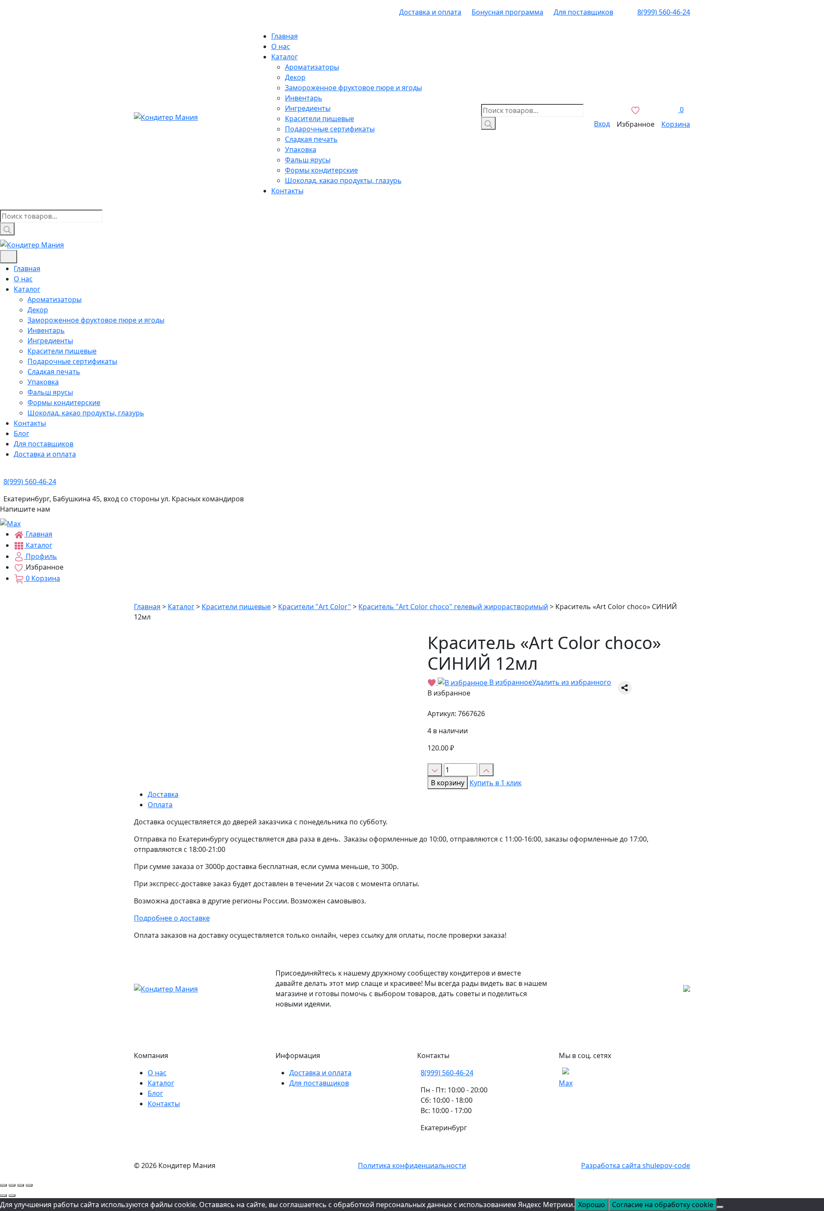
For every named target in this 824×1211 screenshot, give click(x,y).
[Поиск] (488, 123)
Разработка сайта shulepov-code (635, 1165)
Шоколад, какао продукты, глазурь (343, 180)
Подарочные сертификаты (330, 129)
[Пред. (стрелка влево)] (3, 1195)
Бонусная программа (507, 12)
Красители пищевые (319, 118)
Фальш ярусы (307, 160)
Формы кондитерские (321, 170)
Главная (284, 36)
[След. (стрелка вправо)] (12, 1195)
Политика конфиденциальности (412, 1165)
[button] (519, 682)
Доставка (163, 794)
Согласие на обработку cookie (662, 1204)
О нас (280, 46)
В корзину (447, 782)
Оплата (160, 804)
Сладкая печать (311, 139)
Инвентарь (303, 98)
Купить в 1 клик (495, 782)
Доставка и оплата (430, 12)
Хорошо (591, 1204)
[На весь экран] (20, 1185)
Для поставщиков (583, 12)
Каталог (284, 56)
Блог (21, 433)
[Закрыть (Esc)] (3, 1185)
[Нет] (720, 1207)
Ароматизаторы (312, 67)
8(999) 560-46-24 (663, 12)
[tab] (419, 794)
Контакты (287, 190)
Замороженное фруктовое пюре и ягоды (353, 87)
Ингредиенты (307, 108)
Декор (295, 77)
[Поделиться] (12, 1185)
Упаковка (300, 149)
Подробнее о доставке (172, 918)
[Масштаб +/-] (29, 1185)
